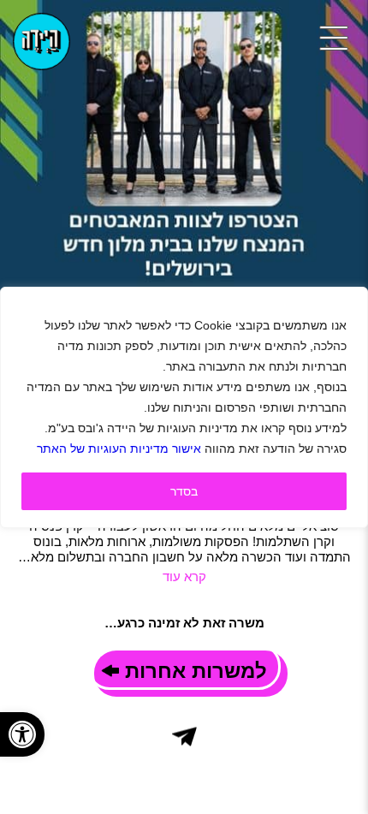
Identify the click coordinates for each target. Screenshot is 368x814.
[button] (22, 734)
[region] (184, 407)
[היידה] (41, 41)
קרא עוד (184, 576)
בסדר (184, 491)
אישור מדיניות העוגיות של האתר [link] (119, 448)
